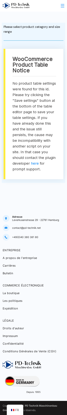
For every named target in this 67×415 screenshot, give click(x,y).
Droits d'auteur (13, 328)
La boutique (11, 293)
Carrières (9, 265)
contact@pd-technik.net (26, 227)
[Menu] (62, 6)
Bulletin (8, 273)
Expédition (10, 308)
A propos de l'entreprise (20, 258)
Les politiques (13, 300)
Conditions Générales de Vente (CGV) (29, 351)
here (35, 163)
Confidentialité (13, 343)
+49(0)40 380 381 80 (25, 237)
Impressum (10, 336)
